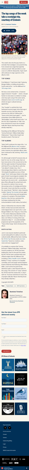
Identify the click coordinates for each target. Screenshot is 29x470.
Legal (4, 444)
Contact (5, 434)
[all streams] (27, 468)
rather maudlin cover (14, 258)
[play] (2, 468)
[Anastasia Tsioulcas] (4, 293)
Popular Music (9, 286)
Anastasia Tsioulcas (11, 24)
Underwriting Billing (7, 440)
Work (7, 174)
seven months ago (16, 100)
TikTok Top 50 (8, 239)
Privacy (4, 447)
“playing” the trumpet (12, 192)
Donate (24, 2)
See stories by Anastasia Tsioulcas (16, 301)
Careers (5, 437)
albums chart (15, 146)
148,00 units (23, 152)
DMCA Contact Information (9, 450)
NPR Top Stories (21, 286)
